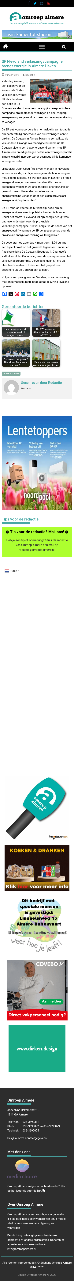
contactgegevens (36, 1138)
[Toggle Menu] (42, 46)
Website (26, 388)
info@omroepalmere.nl (21, 1249)
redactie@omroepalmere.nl (36, 550)
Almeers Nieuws (11, 373)
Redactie (30, 75)
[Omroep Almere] (5, 46)
